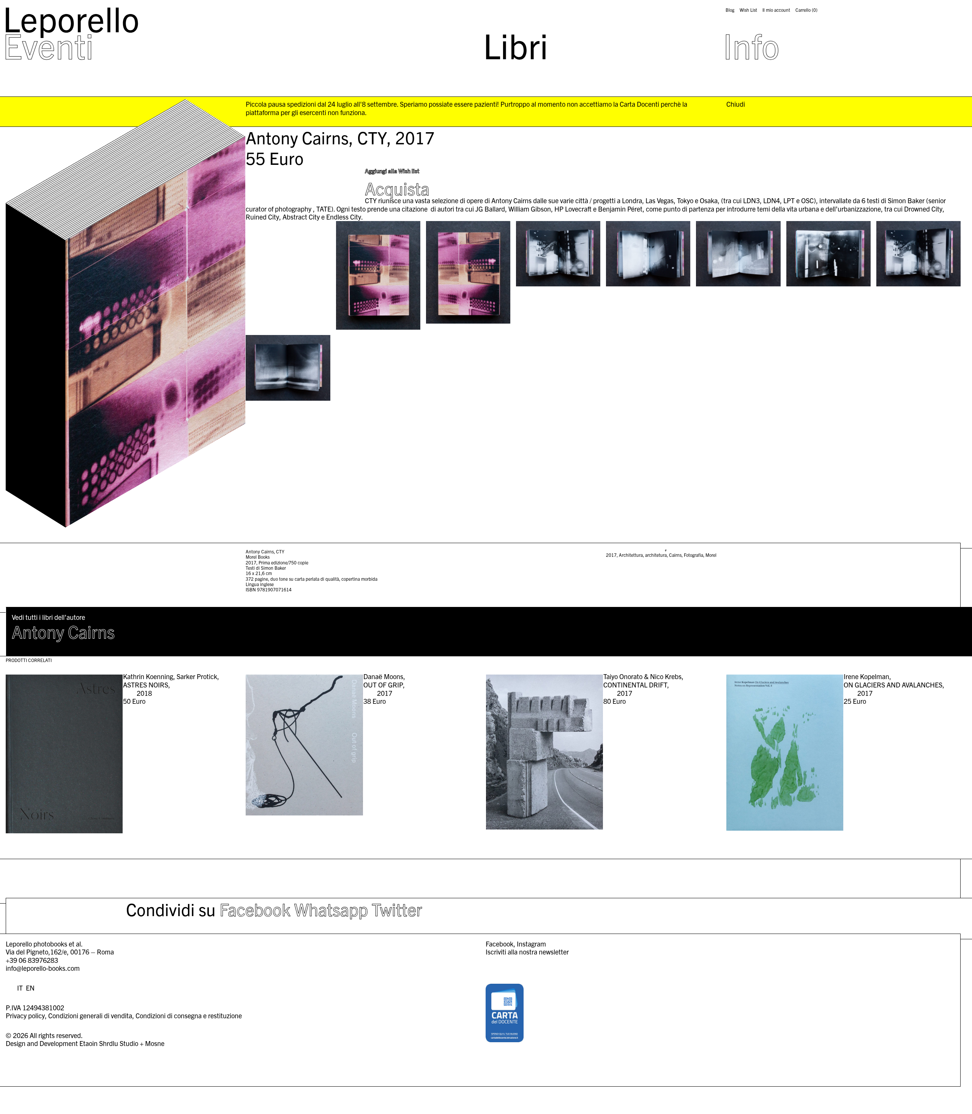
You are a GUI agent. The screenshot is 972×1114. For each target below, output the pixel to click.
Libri (515, 44)
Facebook (254, 909)
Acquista (397, 187)
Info (751, 44)
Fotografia (693, 555)
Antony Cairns (63, 631)
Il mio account (776, 10)
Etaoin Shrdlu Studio (108, 1043)
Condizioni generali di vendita (90, 1015)
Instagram (531, 943)
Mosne (154, 1043)
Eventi (48, 44)
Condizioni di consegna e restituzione (189, 1015)
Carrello (806, 10)
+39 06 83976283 (32, 960)
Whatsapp (331, 909)
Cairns (675, 555)
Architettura (631, 555)
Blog (730, 10)
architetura (656, 555)
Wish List (748, 10)
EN (30, 987)
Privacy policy (25, 1015)
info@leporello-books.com (43, 968)
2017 (611, 555)
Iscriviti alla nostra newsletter (527, 951)
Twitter (397, 909)
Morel (710, 555)
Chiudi (735, 104)
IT (20, 987)
